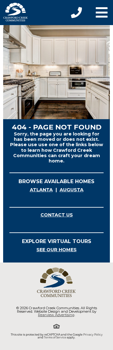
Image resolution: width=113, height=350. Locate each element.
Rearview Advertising (56, 315)
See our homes (56, 249)
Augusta (71, 190)
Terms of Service (55, 337)
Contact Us (56, 215)
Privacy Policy (93, 334)
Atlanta (41, 190)
